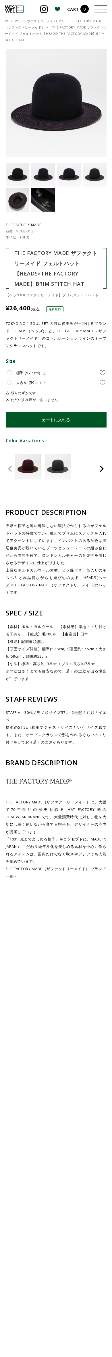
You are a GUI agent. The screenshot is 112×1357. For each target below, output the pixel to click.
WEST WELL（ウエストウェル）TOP (33, 21)
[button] (10, 469)
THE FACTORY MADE (23, 224)
